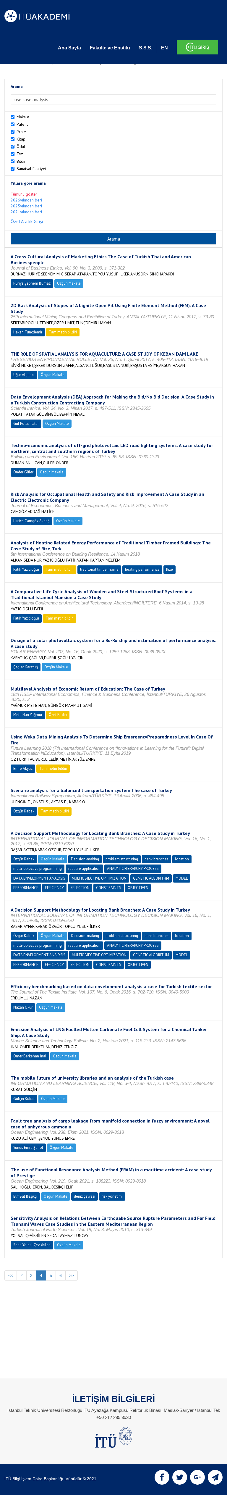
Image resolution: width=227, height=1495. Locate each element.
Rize (169, 569)
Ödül (21, 146)
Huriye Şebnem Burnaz (32, 283)
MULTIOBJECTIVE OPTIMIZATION (99, 878)
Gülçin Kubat (24, 1098)
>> (71, 1275)
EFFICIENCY (54, 887)
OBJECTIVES (138, 887)
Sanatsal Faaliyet (31, 168)
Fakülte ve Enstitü (110, 47)
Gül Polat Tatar (26, 423)
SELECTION (80, 887)
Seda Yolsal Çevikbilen (32, 1244)
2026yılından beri (26, 200)
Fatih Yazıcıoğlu (26, 569)
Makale (23, 117)
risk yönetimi (112, 1196)
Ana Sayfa (69, 47)
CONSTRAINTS (108, 887)
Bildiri (22, 161)
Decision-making (85, 859)
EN (164, 47)
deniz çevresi (84, 1196)
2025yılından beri (26, 206)
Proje (21, 131)
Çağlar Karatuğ (25, 667)
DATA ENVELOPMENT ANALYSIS (39, 878)
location (182, 859)
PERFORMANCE (25, 887)
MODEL (182, 878)
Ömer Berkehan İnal (29, 1056)
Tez (20, 154)
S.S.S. (145, 47)
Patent (22, 124)
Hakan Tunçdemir (27, 332)
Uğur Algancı (23, 374)
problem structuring (122, 859)
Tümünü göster (24, 194)
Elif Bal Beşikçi (25, 1196)
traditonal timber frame (99, 569)
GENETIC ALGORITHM (151, 878)
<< (10, 1275)
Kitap (21, 139)
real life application (84, 868)
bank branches (156, 859)
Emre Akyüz (23, 768)
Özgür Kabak (23, 811)
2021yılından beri (26, 212)
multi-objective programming (37, 868)
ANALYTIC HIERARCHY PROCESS (133, 868)
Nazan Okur (23, 1007)
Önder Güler (23, 472)
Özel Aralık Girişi (27, 221)
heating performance (142, 569)
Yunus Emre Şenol (28, 1147)
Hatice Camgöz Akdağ (31, 520)
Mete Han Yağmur (27, 714)
